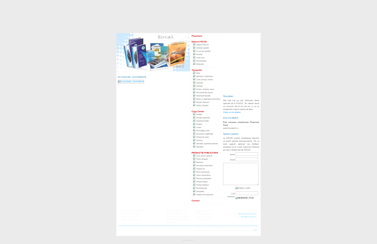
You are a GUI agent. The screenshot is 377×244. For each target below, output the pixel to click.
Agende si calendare (204, 76)
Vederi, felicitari (202, 105)
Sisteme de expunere (204, 195)
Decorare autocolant (204, 166)
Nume (232, 154)
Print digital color (203, 131)
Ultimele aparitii (202, 48)
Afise (198, 73)
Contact (196, 200)
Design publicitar (203, 118)
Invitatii (199, 114)
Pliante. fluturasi (202, 102)
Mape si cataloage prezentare (208, 99)
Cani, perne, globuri (204, 156)
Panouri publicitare (203, 178)
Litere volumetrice (203, 175)
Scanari (199, 140)
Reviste (199, 54)
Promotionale (201, 188)
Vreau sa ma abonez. (232, 112)
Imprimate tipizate (203, 96)
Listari (198, 127)
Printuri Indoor (202, 182)
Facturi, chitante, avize (205, 89)
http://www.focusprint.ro (247, 214)
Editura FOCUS (202, 45)
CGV (255, 230)
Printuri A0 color (202, 137)
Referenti (200, 64)
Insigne (199, 124)
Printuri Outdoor (202, 185)
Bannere (199, 162)
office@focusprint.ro (249, 217)
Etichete (199, 86)
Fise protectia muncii (204, 93)
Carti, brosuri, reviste (204, 80)
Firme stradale (202, 159)
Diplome (199, 83)
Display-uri (200, 169)
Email (232, 160)
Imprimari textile (202, 121)
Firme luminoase (203, 172)
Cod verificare (231, 195)
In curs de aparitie (203, 51)
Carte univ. (200, 58)
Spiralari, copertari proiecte (207, 144)
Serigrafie (200, 191)
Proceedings (201, 61)
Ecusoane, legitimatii (204, 134)
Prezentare (197, 36)
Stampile (199, 147)
